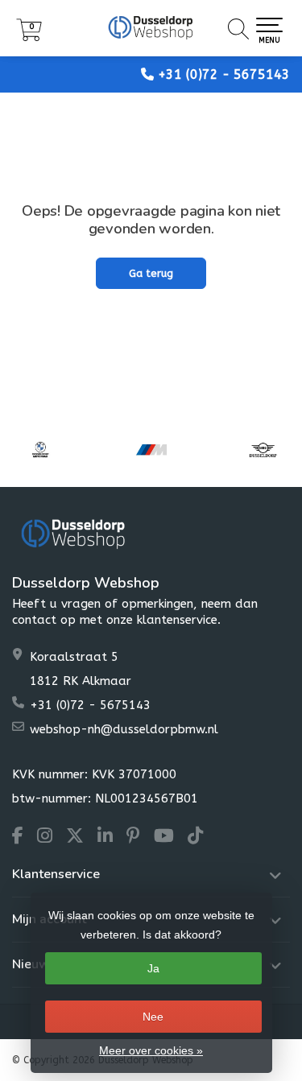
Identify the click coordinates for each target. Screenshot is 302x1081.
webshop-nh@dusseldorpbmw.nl (124, 729)
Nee (153, 1016)
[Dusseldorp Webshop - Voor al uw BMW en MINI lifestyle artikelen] (151, 28)
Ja (153, 968)
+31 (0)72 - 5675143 (224, 74)
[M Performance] (151, 449)
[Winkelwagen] (29, 37)
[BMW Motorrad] (40, 449)
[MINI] (262, 449)
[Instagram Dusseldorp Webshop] (51, 838)
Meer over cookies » (151, 1050)
